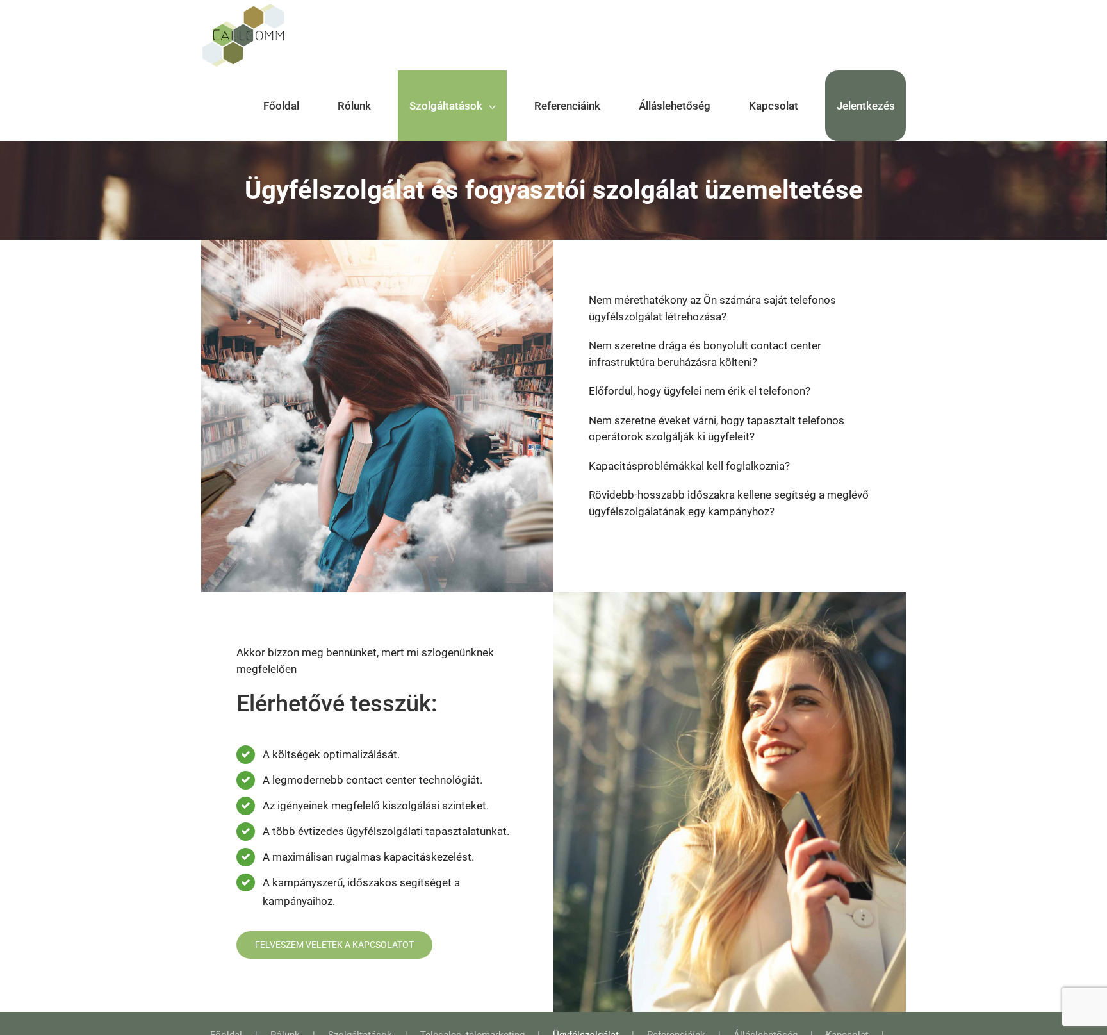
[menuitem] (289, 105)
